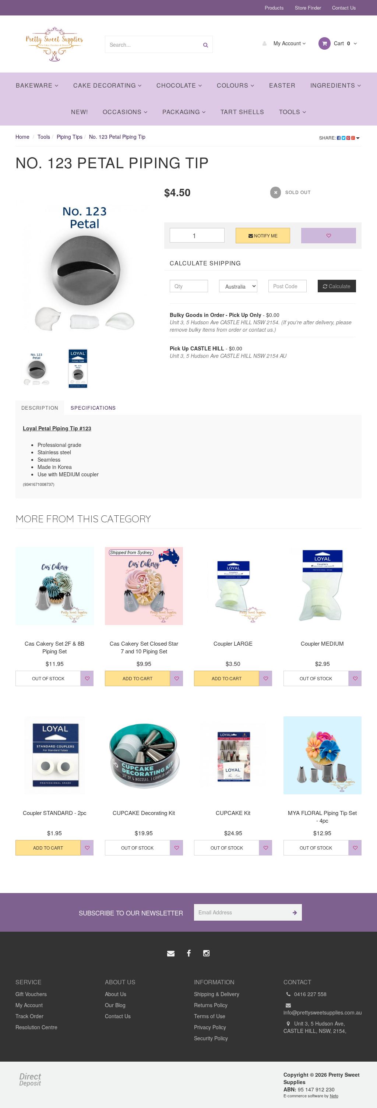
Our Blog (115, 1005)
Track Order (29, 1016)
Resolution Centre (36, 1027)
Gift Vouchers (31, 994)
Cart (341, 43)
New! (79, 111)
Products (274, 7)
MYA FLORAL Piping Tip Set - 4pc (322, 816)
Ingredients (333, 85)
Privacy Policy (210, 1027)
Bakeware (35, 85)
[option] (84, 266)
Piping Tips (69, 136)
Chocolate (177, 85)
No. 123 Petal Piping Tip (117, 136)
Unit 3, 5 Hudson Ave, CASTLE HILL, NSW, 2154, (314, 1027)
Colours (233, 85)
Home (22, 136)
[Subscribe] (293, 912)
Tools (290, 111)
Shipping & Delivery (216, 994)
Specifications (93, 407)
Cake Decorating (105, 85)
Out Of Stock (48, 678)
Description (39, 407)
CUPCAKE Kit (233, 812)
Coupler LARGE (233, 643)
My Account (287, 43)
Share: (328, 137)
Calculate (338, 286)
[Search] (205, 44)
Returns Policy (211, 1005)
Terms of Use (209, 1016)
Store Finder (308, 7)
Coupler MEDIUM (322, 643)
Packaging (182, 111)
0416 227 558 (310, 994)
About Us (115, 994)
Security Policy (211, 1038)
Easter (282, 85)
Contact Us (344, 7)
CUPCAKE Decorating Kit (144, 812)
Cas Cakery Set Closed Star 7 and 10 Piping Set (144, 647)
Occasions (123, 111)
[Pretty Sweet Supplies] (54, 43)
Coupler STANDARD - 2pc (55, 812)
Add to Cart (137, 678)
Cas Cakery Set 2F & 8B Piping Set (54, 647)
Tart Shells (242, 111)
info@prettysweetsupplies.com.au (322, 1012)
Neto (334, 1095)
